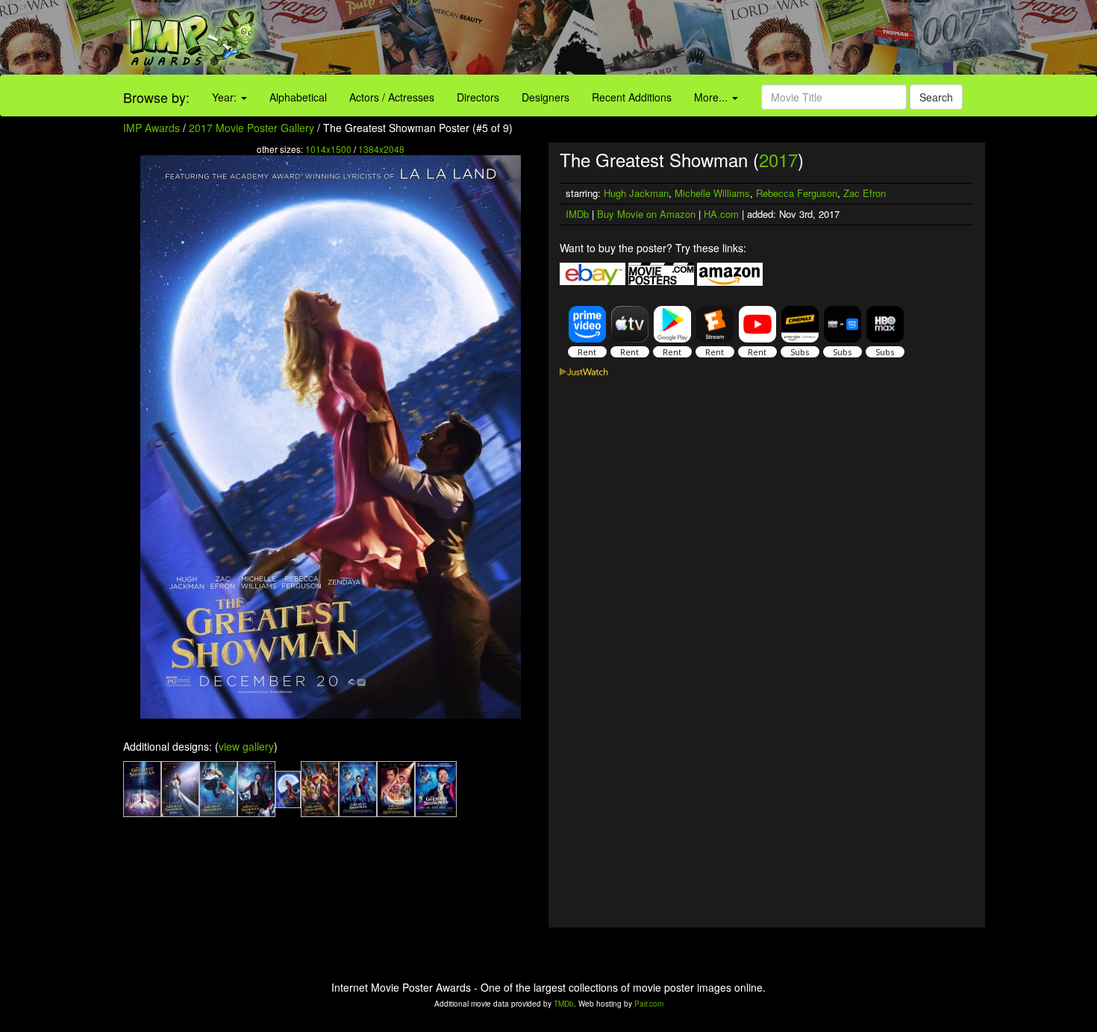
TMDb (564, 1003)
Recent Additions (632, 97)
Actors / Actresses (391, 97)
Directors (478, 97)
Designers (545, 97)
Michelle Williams (712, 193)
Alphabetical (298, 97)
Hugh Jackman (636, 193)
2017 (778, 159)
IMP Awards (151, 127)
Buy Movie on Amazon (646, 214)
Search (936, 97)
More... (712, 97)
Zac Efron (864, 193)
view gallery (246, 746)
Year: (226, 97)
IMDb (577, 214)
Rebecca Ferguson (796, 193)
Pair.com (648, 1003)
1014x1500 (328, 149)
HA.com (721, 214)
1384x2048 (381, 149)
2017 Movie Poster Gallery (251, 127)
